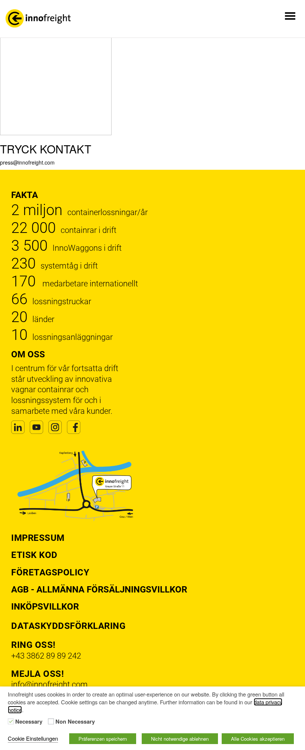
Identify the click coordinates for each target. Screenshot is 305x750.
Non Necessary (75, 721)
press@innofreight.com (27, 162)
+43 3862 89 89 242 (46, 655)
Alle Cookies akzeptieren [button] (258, 738)
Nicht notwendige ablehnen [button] (180, 738)
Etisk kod (34, 555)
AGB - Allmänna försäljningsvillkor (99, 589)
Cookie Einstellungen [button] (33, 738)
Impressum (38, 538)
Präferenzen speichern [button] (102, 738)
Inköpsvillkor (45, 606)
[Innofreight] (38, 18)
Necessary (28, 721)
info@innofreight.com (49, 684)
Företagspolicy (50, 572)
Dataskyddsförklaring (68, 626)
